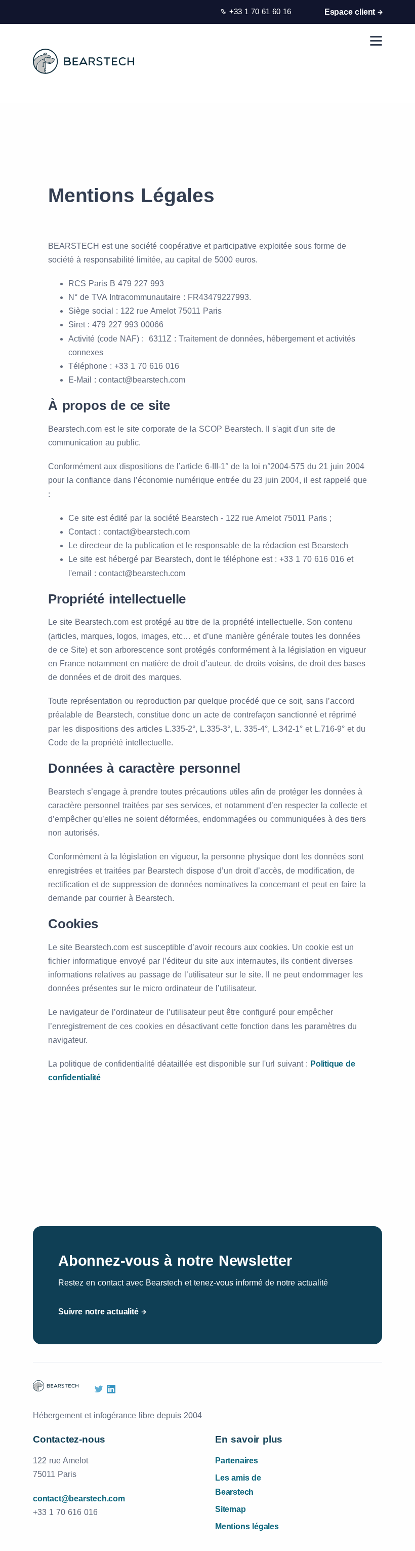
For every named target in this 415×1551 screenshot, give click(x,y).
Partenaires (236, 1460)
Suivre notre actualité (98, 1311)
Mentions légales (247, 1526)
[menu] (376, 41)
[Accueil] (83, 61)
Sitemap (230, 1509)
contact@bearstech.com (79, 1498)
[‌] (99, 1389)
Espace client (349, 12)
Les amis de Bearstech (238, 1484)
